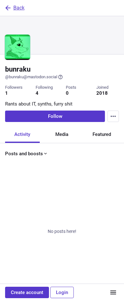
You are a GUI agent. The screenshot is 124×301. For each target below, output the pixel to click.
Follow (55, 116)
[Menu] (113, 116)
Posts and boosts (24, 154)
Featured (102, 134)
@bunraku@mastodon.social (31, 76)
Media (61, 134)
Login (62, 292)
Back (18, 8)
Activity (22, 134)
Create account (27, 292)
